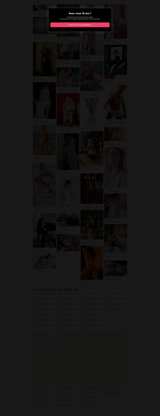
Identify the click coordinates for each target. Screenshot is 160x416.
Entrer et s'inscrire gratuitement (80, 25)
